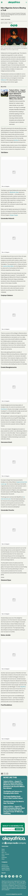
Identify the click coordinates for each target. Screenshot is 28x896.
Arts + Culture (5, 854)
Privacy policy (5, 866)
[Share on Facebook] (11, 25)
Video (3, 856)
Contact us (5, 865)
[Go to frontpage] (14, 2)
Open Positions (6, 870)
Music (3, 851)
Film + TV (4, 852)
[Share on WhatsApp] (16, 25)
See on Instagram (5, 186)
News (3, 849)
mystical (8, 266)
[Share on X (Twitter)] (14, 25)
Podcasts (4, 857)
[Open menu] (2, 2)
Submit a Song (5, 868)
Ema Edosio (4, 409)
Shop (3, 859)
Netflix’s (16, 140)
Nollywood (3, 80)
